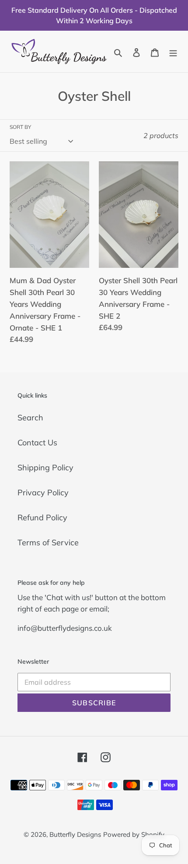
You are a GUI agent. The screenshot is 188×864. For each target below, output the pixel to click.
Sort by (20, 127)
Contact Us (37, 442)
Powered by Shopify (133, 834)
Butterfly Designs (75, 834)
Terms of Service (48, 542)
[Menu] (173, 51)
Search (30, 417)
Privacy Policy (43, 492)
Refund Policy (42, 517)
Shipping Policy (45, 467)
